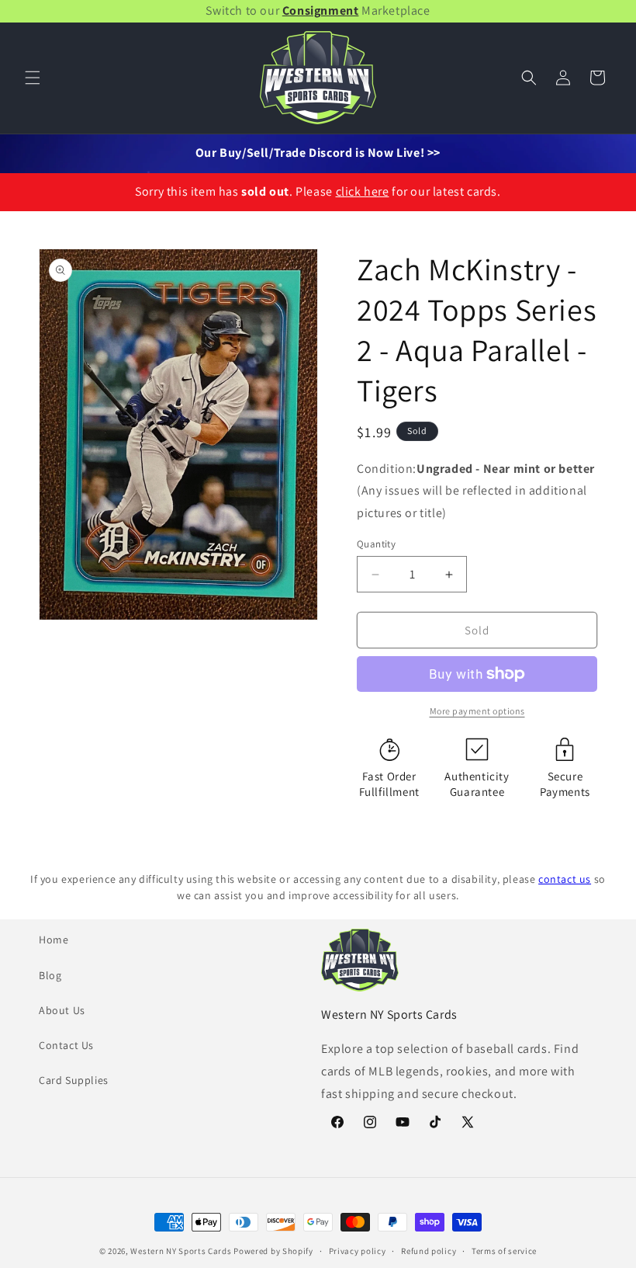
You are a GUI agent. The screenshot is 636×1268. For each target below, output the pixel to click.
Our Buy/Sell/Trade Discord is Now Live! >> (318, 152)
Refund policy (428, 1250)
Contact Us (66, 1045)
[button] (33, 78)
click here (362, 191)
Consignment (320, 10)
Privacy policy (357, 1250)
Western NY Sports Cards (180, 1250)
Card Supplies (74, 1080)
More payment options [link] (477, 711)
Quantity (376, 544)
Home (53, 940)
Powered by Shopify (273, 1250)
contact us (564, 879)
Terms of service (504, 1250)
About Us (62, 1010)
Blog (50, 975)
